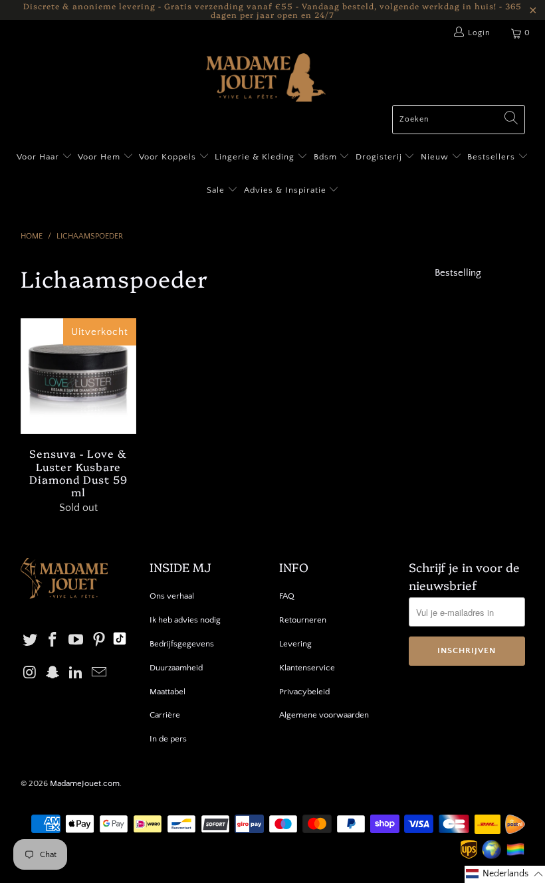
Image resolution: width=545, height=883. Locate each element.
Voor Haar (38, 156)
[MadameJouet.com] (266, 79)
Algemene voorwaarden (324, 715)
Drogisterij (380, 156)
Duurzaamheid (176, 667)
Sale (217, 190)
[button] (505, 874)
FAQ (286, 596)
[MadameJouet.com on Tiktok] (119, 640)
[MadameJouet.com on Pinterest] (100, 641)
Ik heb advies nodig (185, 620)
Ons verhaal (172, 596)
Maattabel (167, 691)
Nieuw (436, 156)
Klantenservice (307, 667)
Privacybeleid (304, 691)
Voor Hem (100, 156)
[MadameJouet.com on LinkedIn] (76, 673)
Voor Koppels (169, 156)
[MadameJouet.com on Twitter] (31, 641)
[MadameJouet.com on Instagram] (31, 673)
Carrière (165, 715)
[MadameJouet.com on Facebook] (53, 641)
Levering (295, 643)
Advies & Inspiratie (286, 190)
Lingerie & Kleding (254, 156)
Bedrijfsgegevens (182, 643)
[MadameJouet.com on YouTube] (76, 641)
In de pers (168, 738)
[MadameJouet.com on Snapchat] (53, 673)
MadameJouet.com (85, 783)
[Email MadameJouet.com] (100, 673)
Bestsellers (491, 156)
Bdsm (327, 156)
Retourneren (302, 620)
